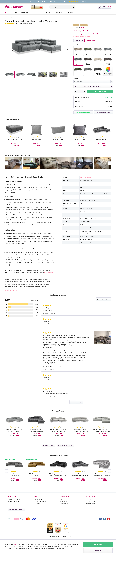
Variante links (79, 40)
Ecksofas (48, 445)
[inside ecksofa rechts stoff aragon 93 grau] (36, 46)
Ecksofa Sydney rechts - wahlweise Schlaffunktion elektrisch (36, 430)
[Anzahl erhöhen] (84, 91)
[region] (37, 53)
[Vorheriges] (6, 49)
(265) (16, 23)
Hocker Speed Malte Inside (14, 139)
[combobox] (62, 7)
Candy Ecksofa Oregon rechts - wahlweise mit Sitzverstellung (102, 430)
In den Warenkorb (100, 91)
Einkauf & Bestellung (40, 501)
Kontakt (62, 506)
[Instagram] (104, 519)
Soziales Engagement (92, 506)
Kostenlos (108, 97)
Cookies (16, 544)
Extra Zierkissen (36, 139)
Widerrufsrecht (64, 503)
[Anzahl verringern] (75, 91)
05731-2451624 (14, 502)
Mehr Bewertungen (76, 402)
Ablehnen (98, 550)
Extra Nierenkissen (58, 139)
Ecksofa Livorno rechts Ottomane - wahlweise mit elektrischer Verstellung (80, 430)
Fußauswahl (76, 78)
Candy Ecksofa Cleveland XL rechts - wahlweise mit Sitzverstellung (58, 430)
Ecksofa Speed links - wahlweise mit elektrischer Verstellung (58, 475)
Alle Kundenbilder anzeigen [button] (12, 171)
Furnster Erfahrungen (92, 501)
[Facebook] (100, 519)
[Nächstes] (67, 49)
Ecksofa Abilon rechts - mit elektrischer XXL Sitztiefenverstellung (14, 475)
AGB (61, 499)
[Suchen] (74, 7)
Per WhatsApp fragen (84, 112)
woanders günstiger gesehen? (83, 36)
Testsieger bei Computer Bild (38, 2)
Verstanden (98, 545)
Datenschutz (63, 501)
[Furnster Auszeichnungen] (37, 7)
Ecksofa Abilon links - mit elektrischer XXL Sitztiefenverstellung (36, 475)
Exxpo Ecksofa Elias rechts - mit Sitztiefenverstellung (14, 430)
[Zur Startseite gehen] (15, 7)
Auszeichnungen (90, 503)
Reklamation (37, 508)
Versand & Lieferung (39, 506)
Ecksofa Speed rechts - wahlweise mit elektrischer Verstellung (101, 140)
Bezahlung (37, 503)
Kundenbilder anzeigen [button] (25, 23)
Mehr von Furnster (85, 177)
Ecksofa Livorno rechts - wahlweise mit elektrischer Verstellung (102, 475)
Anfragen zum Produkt (11, 290)
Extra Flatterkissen (80, 139)
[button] (13, 163)
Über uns (88, 499)
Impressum (89, 508)
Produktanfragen (38, 499)
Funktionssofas (65, 445)
